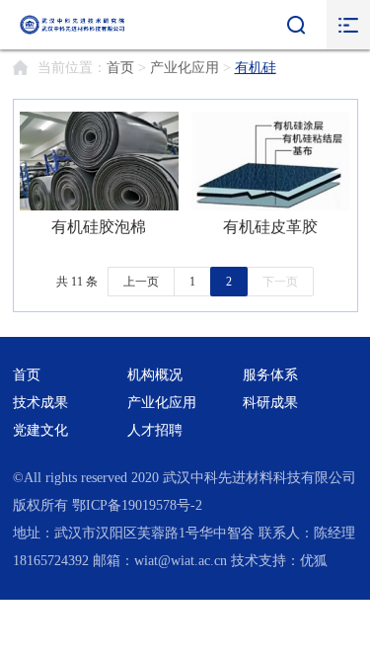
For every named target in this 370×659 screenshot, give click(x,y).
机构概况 (155, 375)
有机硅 (255, 67)
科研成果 (270, 402)
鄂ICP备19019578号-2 (137, 505)
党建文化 (40, 430)
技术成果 (40, 402)
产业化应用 (184, 67)
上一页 (141, 281)
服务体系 (270, 375)
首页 (120, 67)
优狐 (314, 560)
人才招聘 (155, 430)
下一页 (280, 281)
